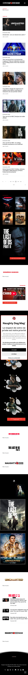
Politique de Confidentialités (14, 666)
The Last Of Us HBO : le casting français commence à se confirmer (13, 143)
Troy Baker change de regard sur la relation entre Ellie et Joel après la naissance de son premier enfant (13, 90)
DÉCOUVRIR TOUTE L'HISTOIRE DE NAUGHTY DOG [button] (16, 419)
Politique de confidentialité (14, 358)
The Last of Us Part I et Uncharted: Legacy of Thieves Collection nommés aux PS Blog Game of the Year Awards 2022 (14, 62)
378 (14, 184)
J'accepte (14, 350)
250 (20, 181)
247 (13, 181)
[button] (24, 3)
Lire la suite (5, 36)
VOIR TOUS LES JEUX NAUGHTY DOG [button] (17, 258)
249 (18, 181)
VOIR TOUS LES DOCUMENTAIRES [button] (9, 302)
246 (10, 181)
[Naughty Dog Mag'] (11, 3)
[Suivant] (24, 185)
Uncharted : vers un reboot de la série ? (14, 34)
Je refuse (14, 354)
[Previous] (3, 182)
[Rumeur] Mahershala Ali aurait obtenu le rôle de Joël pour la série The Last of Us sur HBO (18, 601)
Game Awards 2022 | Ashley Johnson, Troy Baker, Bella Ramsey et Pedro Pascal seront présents (14, 170)
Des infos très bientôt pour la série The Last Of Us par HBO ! (19, 618)
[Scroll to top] (25, 672)
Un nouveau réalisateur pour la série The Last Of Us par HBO (19, 610)
